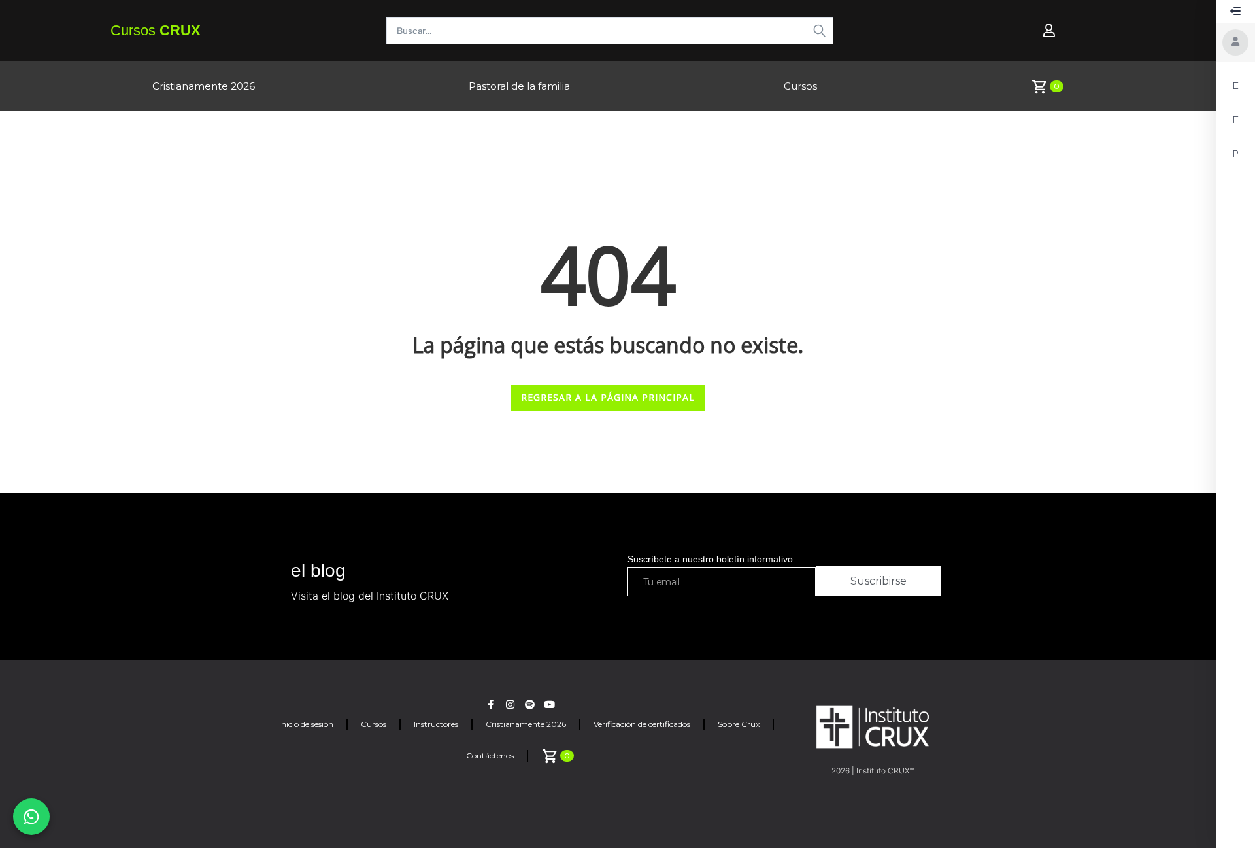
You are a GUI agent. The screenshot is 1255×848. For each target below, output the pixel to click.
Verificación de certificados (642, 724)
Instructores (436, 724)
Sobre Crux (739, 724)
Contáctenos (490, 755)
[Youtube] (549, 704)
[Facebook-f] (490, 704)
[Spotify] (530, 704)
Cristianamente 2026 (203, 86)
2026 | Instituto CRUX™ (872, 770)
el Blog (318, 570)
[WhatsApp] (31, 816)
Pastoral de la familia (519, 86)
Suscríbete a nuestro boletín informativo (710, 559)
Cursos (155, 30)
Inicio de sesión (306, 724)
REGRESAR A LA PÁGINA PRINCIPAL (608, 397)
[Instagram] (510, 704)
